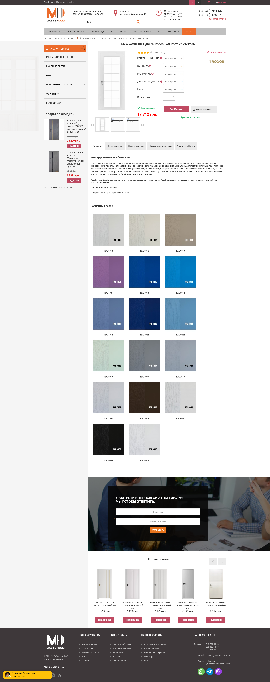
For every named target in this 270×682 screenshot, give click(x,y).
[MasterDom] (55, 14)
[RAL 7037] (144, 356)
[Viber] (218, 671)
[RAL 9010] (144, 439)
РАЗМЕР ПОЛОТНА (148, 58)
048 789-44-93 (212, 644)
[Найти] (139, 21)
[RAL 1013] (108, 230)
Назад (92, 125)
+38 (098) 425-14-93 (211, 15)
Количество (144, 97)
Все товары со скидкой (58, 187)
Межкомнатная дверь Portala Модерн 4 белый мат (188, 605)
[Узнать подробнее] (161, 58)
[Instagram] (53, 675)
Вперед (142, 125)
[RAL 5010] (144, 272)
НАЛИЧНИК (144, 73)
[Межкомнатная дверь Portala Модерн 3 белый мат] (160, 583)
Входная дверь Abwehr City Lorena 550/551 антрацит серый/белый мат (76, 126)
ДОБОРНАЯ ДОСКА (148, 81)
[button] (75, 31)
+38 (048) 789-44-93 (211, 11)
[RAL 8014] (144, 397)
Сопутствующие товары (160, 146)
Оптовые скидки (136, 146)
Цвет (140, 89)
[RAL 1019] (180, 230)
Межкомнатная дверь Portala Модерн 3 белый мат (160, 605)
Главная (47, 38)
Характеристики (115, 146)
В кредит (117, 656)
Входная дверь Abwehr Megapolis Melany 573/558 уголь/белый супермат (75, 159)
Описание (97, 146)
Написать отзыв (218, 52)
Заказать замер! (204, 109)
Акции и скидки (89, 644)
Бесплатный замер (122, 644)
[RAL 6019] (108, 356)
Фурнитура (149, 656)
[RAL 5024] (180, 314)
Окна (146, 660)
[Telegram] (209, 671)
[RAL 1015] (144, 230)
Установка (118, 652)
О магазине (87, 648)
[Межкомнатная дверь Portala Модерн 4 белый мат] (188, 583)
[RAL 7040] (180, 356)
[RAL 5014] (108, 314)
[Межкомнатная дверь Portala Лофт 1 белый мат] (104, 583)
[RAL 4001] (108, 272)
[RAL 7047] (108, 397)
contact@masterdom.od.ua (62, 2)
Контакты (86, 656)
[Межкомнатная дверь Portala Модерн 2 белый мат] (132, 583)
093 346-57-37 (212, 650)
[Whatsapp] (201, 671)
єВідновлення (119, 660)
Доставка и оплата (122, 648)
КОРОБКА (143, 65)
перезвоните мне (217, 19)
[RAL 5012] (180, 272)
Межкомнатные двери (155, 644)
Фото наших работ (90, 652)
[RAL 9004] (108, 439)
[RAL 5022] (144, 314)
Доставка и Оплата (186, 146)
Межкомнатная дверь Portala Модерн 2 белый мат (132, 605)
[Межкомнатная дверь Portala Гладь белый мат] (215, 583)
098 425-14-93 (212, 647)
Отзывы (86, 660)
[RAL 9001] (180, 397)
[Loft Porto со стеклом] (102, 124)
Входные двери (151, 648)
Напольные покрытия (154, 652)
